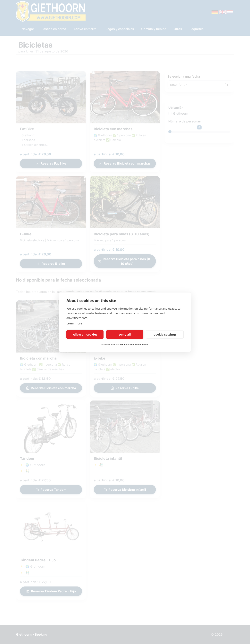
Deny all (125, 334)
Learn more (74, 323)
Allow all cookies (85, 334)
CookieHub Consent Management (131, 344)
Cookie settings (165, 334)
